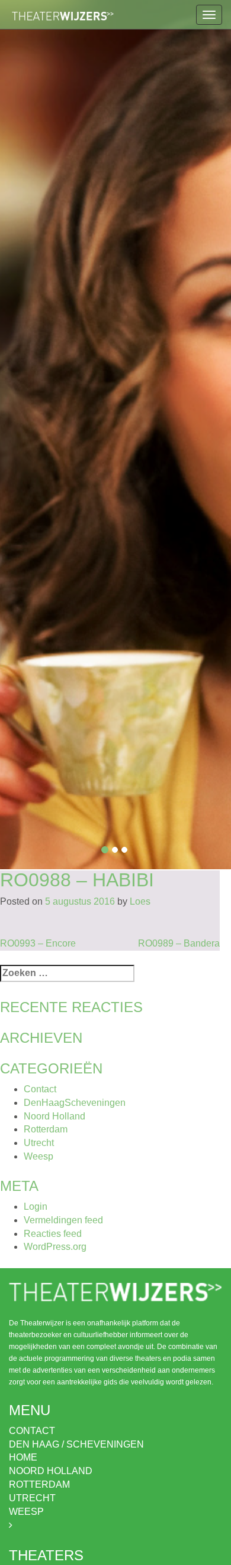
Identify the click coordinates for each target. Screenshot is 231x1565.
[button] (17, 434)
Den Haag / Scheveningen (76, 1444)
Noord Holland (54, 1116)
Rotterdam (46, 1129)
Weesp (38, 1156)
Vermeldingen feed (63, 1220)
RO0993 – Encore (38, 943)
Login (35, 1206)
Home (23, 1457)
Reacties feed (53, 1234)
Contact (40, 1089)
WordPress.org (55, 1247)
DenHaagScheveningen (75, 1103)
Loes (140, 901)
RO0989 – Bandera (179, 943)
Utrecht (39, 1143)
